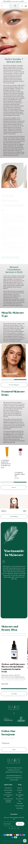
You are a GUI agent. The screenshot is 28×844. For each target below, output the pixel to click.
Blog (20, 801)
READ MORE (24, 668)
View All (14, 487)
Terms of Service (19, 798)
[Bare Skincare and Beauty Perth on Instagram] (12, 828)
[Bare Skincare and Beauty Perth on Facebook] (9, 828)
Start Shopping (14, 516)
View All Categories (14, 385)
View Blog (14, 693)
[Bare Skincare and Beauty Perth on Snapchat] (15, 828)
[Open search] (21, 6)
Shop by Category (8, 790)
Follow (14, 749)
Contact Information (19, 805)
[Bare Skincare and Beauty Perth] (14, 6)
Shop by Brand (8, 787)
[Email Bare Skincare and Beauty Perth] (18, 828)
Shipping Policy (19, 808)
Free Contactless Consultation (10, 257)
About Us (20, 787)
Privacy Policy (20, 803)
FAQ (20, 792)
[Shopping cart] (25, 6)
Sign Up (20, 823)
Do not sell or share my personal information (8, 800)
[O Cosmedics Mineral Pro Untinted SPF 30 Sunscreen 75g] (15, 452)
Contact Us (19, 790)
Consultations (8, 792)
